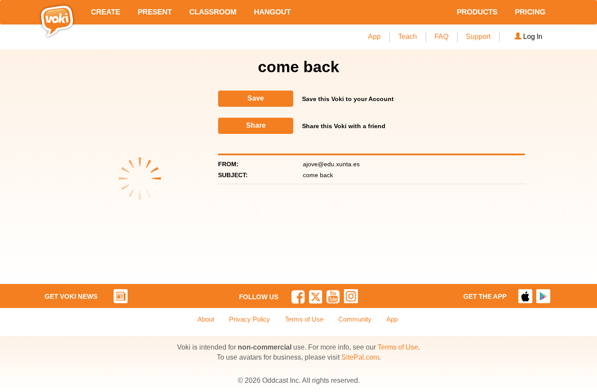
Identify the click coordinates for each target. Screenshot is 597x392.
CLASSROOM (212, 12)
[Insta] (351, 296)
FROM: (228, 164)
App (374, 36)
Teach (407, 36)
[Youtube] (333, 296)
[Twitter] (316, 296)
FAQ (441, 36)
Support (478, 36)
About (206, 319)
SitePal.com (360, 357)
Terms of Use (304, 319)
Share (256, 125)
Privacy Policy (249, 319)
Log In (532, 36)
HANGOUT (272, 12)
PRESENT (155, 12)
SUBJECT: (233, 175)
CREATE (105, 12)
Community (354, 319)
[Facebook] (298, 296)
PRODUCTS (477, 12)
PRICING (530, 12)
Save (255, 98)
